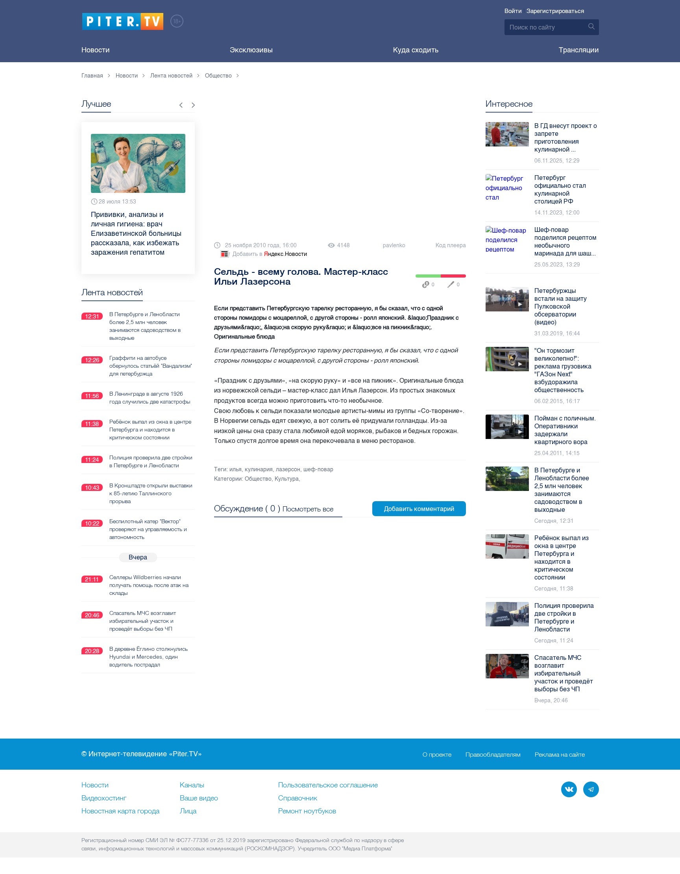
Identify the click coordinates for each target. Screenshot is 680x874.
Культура (287, 479)
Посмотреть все (308, 508)
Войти (513, 11)
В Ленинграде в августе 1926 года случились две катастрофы (149, 397)
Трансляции (579, 50)
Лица (188, 811)
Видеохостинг (103, 798)
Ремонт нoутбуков (307, 811)
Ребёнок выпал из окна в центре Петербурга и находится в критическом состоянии (150, 429)
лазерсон (288, 469)
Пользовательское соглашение (328, 785)
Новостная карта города (120, 811)
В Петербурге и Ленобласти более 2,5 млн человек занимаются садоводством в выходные (145, 326)
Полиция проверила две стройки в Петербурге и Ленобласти (150, 461)
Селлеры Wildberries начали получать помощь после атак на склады (148, 585)
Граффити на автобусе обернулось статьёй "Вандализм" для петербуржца (150, 365)
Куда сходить (415, 50)
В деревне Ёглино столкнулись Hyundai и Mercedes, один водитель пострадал (148, 656)
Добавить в (270, 254)
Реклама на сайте (560, 754)
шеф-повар (318, 469)
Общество (258, 479)
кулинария (259, 469)
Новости (95, 50)
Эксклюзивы (251, 50)
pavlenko (394, 245)
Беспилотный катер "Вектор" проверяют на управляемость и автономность (148, 529)
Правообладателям (493, 754)
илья (235, 469)
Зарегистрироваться (555, 11)
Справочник (297, 798)
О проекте (437, 754)
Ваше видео (199, 798)
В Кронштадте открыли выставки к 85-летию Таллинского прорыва (150, 493)
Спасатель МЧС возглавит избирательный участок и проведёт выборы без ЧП (142, 620)
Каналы (192, 785)
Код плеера (451, 245)
